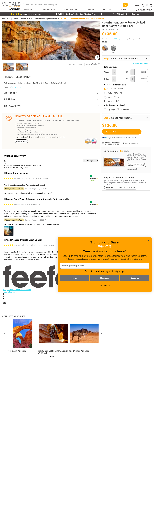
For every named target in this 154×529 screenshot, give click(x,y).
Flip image (111, 110)
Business (104, 278)
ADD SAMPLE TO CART (136, 165)
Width (106, 72)
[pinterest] (95, 64)
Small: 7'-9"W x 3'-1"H (115, 89)
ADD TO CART (110, 131)
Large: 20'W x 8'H (113, 97)
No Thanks (105, 285)
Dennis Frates (16, 87)
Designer (135, 278)
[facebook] (92, 64)
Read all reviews (10, 292)
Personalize (124, 110)
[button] (5, 333)
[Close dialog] (148, 240)
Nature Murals (26, 19)
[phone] (136, 10)
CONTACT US (21, 141)
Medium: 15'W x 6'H (114, 93)
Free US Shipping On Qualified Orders (126, 14)
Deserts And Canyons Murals (46, 19)
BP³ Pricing (117, 39)
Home (74, 278)
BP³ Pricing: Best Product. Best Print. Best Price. (76, 14)
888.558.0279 (145, 9)
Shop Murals (13, 19)
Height (106, 79)
